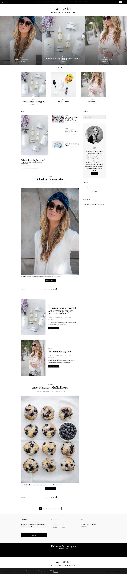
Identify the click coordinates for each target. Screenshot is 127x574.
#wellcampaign (78, 2)
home (47, 2)
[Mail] (4, 2)
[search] (90, 2)
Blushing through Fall (93, 101)
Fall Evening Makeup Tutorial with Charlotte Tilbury (72, 119)
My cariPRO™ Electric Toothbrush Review (71, 131)
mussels (94, 524)
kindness (60, 2)
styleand (23, 165)
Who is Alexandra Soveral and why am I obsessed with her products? (33, 102)
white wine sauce (85, 526)
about (70, 2)
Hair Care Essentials (63, 101)
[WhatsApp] (51, 290)
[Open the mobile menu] (124, 2)
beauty (43, 2)
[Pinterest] (49, 290)
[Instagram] (2, 2)
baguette (83, 524)
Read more (94, 173)
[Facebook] (45, 290)
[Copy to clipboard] (53, 290)
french (88, 524)
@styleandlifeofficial (63, 548)
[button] (2, 40)
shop (65, 2)
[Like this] (55, 289)
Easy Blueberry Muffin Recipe (50, 387)
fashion (38, 2)
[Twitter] (47, 290)
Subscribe (86, 2)
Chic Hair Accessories (50, 179)
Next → (58, 508)
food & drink (53, 2)
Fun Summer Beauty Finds (72, 144)
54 (54, 508)
